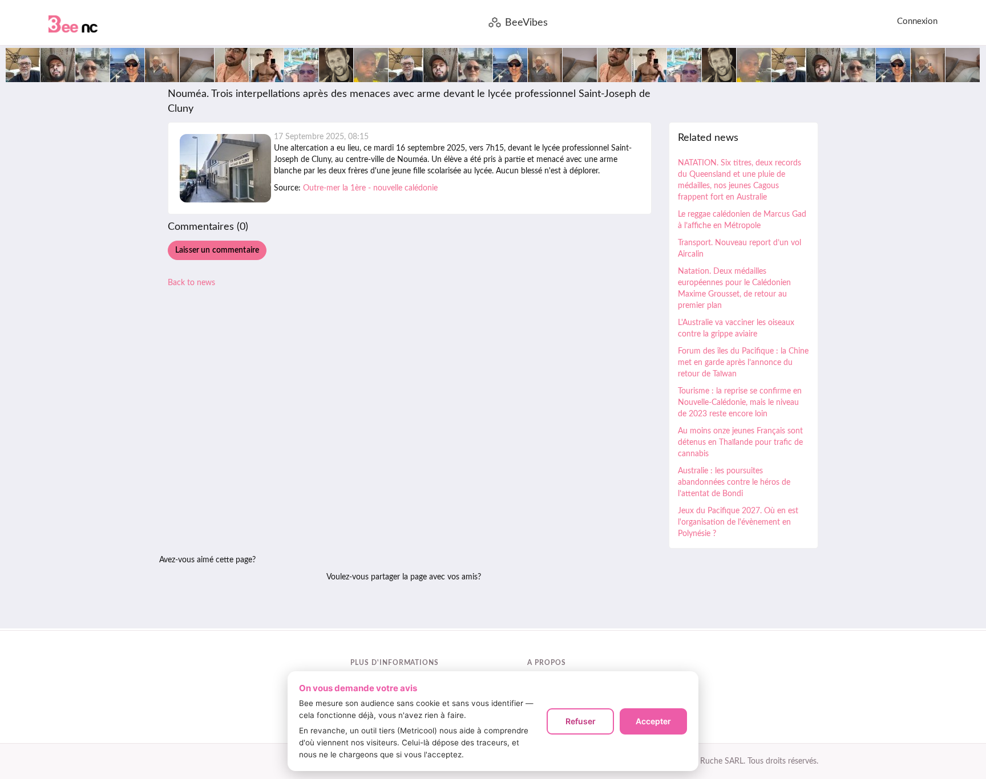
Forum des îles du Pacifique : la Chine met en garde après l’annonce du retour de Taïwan (743, 362)
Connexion (917, 21)
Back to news (191, 283)
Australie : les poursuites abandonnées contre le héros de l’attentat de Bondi (734, 482)
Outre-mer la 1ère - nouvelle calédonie (370, 188)
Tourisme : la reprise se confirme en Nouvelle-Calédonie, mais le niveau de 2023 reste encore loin (740, 402)
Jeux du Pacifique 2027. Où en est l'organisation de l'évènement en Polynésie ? (738, 522)
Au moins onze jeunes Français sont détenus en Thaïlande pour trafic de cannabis (740, 442)
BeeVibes (526, 23)
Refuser (580, 721)
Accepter (653, 721)
